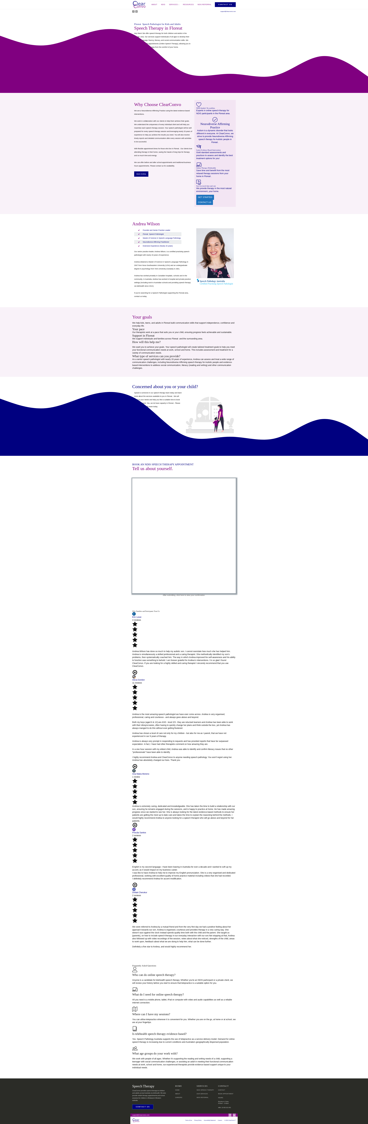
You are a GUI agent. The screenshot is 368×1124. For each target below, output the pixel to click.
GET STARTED (205, 197)
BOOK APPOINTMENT (225, 1094)
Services (173, 4)
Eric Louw (136, 617)
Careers (220, 1120)
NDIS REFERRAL (203, 1097)
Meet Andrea (141, 174)
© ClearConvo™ (230, 1120)
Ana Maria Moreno (140, 774)
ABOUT (177, 1094)
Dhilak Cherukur (139, 892)
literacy (157, 40)
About (154, 4)
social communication (172, 40)
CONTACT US (225, 4)
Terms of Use (188, 1120)
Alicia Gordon (138, 680)
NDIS (163, 4)
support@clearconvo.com (228, 11)
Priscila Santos (139, 832)
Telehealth (144, 44)
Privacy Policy (198, 1120)
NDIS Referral (204, 4)
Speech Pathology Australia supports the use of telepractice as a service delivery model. (177, 1039)
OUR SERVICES (202, 1094)
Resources (188, 4)
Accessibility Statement (210, 1120)
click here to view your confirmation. (190, 595)
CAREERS (178, 1097)
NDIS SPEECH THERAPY (205, 1090)
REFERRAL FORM (145, 55)
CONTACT (221, 1090)
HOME (177, 1090)
